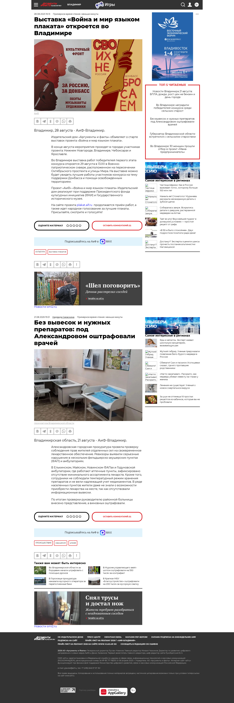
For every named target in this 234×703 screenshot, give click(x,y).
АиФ (36, 113)
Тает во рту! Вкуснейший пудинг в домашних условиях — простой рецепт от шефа (178, 222)
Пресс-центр (93, 637)
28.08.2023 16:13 (42, 14)
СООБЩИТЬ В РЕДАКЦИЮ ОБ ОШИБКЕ (139, 644)
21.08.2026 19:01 (42, 317)
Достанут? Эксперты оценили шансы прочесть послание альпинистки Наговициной (180, 244)
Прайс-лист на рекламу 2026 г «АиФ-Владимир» (110, 640)
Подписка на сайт (67, 640)
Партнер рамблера (87, 690)
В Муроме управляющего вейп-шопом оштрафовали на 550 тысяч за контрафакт (120, 570)
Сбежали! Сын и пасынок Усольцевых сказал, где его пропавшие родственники (180, 365)
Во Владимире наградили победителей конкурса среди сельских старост (173, 108)
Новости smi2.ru (45, 306)
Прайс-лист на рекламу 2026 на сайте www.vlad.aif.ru (87, 644)
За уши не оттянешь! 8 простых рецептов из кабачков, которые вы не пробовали (180, 399)
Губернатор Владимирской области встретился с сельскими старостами (172, 135)
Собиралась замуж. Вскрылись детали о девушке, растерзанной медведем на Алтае (177, 210)
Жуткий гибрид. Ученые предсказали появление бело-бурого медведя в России (180, 354)
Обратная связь (112, 637)
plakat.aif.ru (84, 205)
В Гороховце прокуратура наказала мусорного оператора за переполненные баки (67, 581)
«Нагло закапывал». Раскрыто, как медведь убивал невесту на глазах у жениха (179, 377)
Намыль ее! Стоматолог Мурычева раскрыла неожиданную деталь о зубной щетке (178, 199)
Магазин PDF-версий (136, 637)
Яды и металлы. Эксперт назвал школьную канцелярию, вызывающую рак (177, 343)
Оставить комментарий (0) (117, 225)
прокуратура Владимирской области (54, 423)
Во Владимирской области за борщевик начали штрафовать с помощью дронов (66, 570)
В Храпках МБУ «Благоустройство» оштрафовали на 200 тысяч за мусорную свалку (121, 581)
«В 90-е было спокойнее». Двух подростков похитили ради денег (178, 231)
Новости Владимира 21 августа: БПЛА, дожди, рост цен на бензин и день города (172, 94)
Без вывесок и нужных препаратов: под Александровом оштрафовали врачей (172, 121)
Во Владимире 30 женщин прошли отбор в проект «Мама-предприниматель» (172, 149)
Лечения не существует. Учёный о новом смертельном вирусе (178, 386)
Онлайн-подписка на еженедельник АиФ (173, 637)
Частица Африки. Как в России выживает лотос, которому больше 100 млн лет (179, 188)
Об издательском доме (70, 637)
